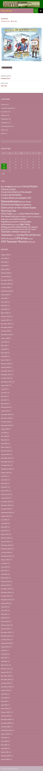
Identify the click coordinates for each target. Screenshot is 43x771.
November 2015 (6, 461)
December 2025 (6, 280)
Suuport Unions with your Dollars (25, 229)
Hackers (23, 216)
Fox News (34, 213)
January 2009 (5, 759)
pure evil (4, 84)
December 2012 (6, 589)
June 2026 (4, 258)
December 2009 (6, 719)
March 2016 (4, 447)
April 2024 (4, 349)
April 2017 (4, 400)
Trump (15, 235)
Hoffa (36, 216)
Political (3, 115)
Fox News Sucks (8, 216)
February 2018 (5, 363)
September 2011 (6, 643)
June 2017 (4, 393)
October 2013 (5, 552)
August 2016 (5, 429)
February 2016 (5, 451)
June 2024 (4, 342)
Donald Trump (15, 214)
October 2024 (5, 331)
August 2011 (5, 647)
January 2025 (5, 320)
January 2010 (5, 716)
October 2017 (5, 378)
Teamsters (7, 234)
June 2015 (4, 480)
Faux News (25, 213)
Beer (3, 187)
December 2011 (6, 632)
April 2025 (4, 309)
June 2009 (4, 741)
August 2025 (5, 294)
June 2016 (4, 436)
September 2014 (6, 512)
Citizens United (8, 189)
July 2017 (4, 389)
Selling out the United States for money (19, 227)
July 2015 (4, 476)
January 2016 (5, 454)
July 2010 (4, 694)
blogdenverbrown (13, 186)
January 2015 (5, 498)
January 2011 (5, 672)
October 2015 (5, 465)
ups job (30, 239)
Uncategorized (5, 126)
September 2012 (6, 599)
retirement (6, 224)
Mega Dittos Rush (7, 219)
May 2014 (4, 527)
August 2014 (5, 516)
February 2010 (5, 712)
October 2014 (5, 509)
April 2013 (4, 574)
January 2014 (5, 541)
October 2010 (5, 683)
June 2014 (4, 523)
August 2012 (5, 603)
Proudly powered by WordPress (9, 768)
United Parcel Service (29, 234)
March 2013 (4, 578)
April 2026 (4, 265)
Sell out (3, 229)
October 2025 (5, 287)
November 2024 (6, 327)
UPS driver (21, 238)
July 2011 (4, 650)
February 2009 (5, 756)
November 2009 (6, 723)
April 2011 (4, 661)
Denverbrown (6, 11)
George (14, 21)
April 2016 (4, 443)
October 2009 (5, 727)
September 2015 (6, 469)
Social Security (10, 229)
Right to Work (15, 224)
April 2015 (4, 487)
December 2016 (6, 414)
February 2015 (5, 494)
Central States (30, 186)
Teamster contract (10, 231)
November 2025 (6, 284)
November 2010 (6, 679)
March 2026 (4, 269)
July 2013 (4, 563)
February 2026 (5, 273)
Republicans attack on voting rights (16, 221)
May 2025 (4, 305)
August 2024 (5, 338)
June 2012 (4, 610)
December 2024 (6, 324)
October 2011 (5, 639)
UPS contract (10, 239)
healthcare (30, 216)
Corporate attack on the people (16, 192)
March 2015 (4, 491)
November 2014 (6, 505)
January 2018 (5, 367)
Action (3, 104)
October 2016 (5, 422)
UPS (2, 133)
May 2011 (4, 658)
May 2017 (4, 396)
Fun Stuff (4, 18)
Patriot (16, 219)
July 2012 (4, 607)
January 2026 (5, 276)
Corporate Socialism (11, 194)
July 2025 (4, 298)
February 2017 (5, 407)
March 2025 (4, 313)
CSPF (28, 197)
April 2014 (4, 530)
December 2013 (6, 545)
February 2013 (5, 581)
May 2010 (4, 701)
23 (4, 168)
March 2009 (4, 752)
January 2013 (5, 585)
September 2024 (6, 334)
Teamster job (25, 232)
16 (4, 165)
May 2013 (4, 570)
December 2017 (6, 371)
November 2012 (6, 592)
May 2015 (4, 483)
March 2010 (4, 708)
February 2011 (5, 668)
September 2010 (6, 687)
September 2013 (6, 556)
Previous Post (6, 77)
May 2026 (4, 262)
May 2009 (4, 745)
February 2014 (5, 538)
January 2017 (5, 411)
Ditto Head (6, 213)
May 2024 (4, 345)
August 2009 (5, 734)
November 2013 (6, 549)
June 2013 (4, 567)
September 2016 (6, 425)
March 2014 (4, 534)
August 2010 (5, 690)
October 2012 (5, 596)
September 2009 (6, 730)
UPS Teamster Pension (14, 241)
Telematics (4, 122)
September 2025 (6, 291)
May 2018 (4, 353)
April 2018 (4, 356)
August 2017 (5, 385)
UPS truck (31, 242)
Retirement (4, 119)
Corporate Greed (6, 108)
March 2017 (4, 403)
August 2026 (5, 255)
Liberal (40, 216)
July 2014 (4, 520)
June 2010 (4, 697)
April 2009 (4, 748)
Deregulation (25, 204)
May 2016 (4, 440)
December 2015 (6, 458)
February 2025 (5, 316)
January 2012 (5, 629)
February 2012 (5, 625)
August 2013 (5, 560)
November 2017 (6, 374)
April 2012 (4, 618)
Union (3, 130)
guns (18, 216)
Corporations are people (13, 197)
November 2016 (6, 418)
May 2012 (4, 614)
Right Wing (25, 224)
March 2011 (4, 665)
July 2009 (4, 737)
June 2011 (4, 654)
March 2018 (4, 360)
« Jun (3, 173)
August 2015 (5, 472)
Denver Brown (25, 202)
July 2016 (4, 432)
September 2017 (6, 382)
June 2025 (4, 302)
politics (23, 219)
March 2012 (4, 621)
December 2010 (6, 676)
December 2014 (6, 501)
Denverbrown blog (10, 204)
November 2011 (6, 636)
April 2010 (4, 705)
